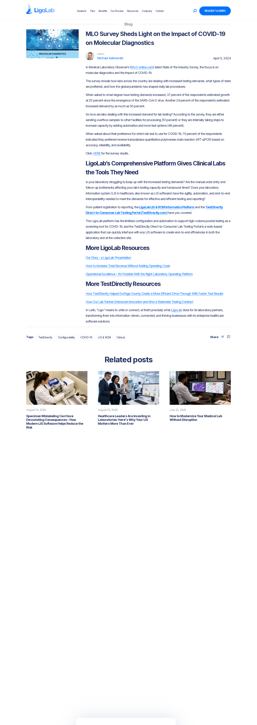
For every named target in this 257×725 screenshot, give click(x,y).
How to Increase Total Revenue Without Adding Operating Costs (128, 266)
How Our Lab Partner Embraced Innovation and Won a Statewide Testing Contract (139, 302)
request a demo (215, 10)
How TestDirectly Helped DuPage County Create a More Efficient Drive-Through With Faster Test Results (154, 293)
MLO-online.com (142, 67)
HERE (97, 153)
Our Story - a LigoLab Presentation (108, 257)
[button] (168, 11)
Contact (160, 10)
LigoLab (176, 310)
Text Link (37, 72)
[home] (40, 9)
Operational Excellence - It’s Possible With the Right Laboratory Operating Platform (139, 274)
